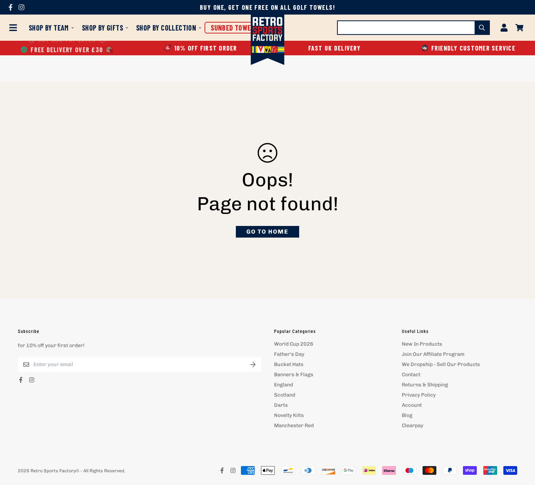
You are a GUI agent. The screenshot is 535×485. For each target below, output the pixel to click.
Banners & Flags (293, 374)
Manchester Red (294, 425)
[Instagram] (21, 7)
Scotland (284, 395)
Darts (281, 405)
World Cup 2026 (293, 344)
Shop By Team (49, 27)
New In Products (422, 344)
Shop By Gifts (102, 27)
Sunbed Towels (234, 27)
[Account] (504, 28)
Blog (407, 415)
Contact (411, 374)
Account (412, 405)
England (283, 385)
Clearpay (412, 425)
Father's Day (289, 354)
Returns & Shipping (425, 385)
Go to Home (267, 231)
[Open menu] (14, 27)
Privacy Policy (419, 395)
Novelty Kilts (289, 415)
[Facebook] (10, 7)
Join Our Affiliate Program (433, 354)
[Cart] (519, 28)
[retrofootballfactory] (267, 41)
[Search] (482, 27)
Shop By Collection (166, 27)
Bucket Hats (289, 364)
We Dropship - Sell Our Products (441, 364)
